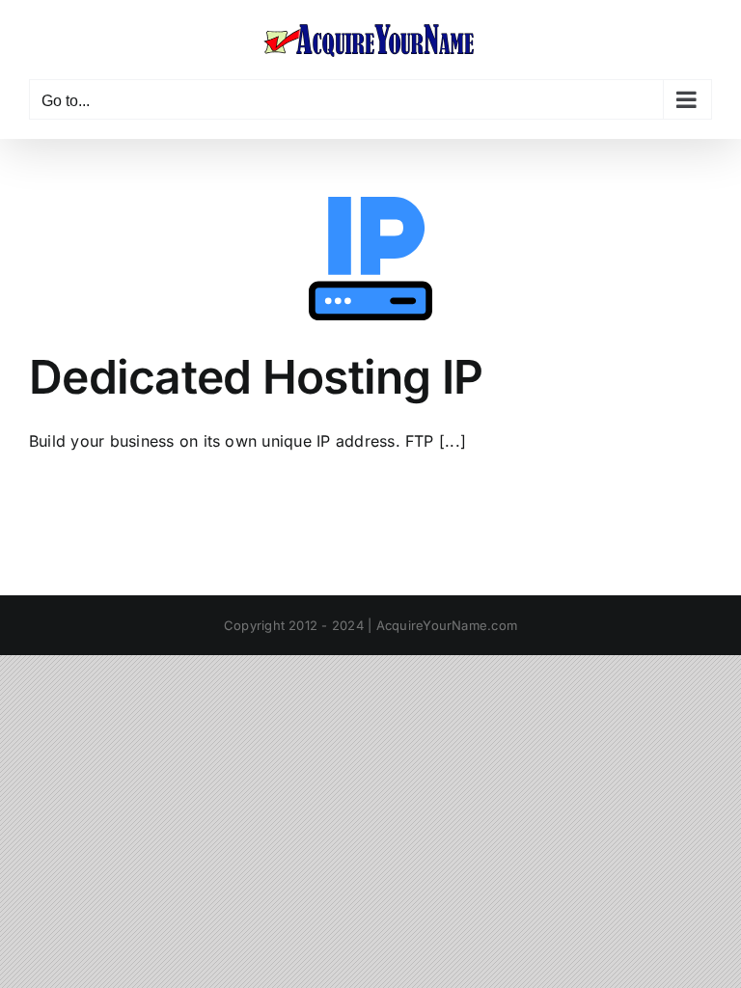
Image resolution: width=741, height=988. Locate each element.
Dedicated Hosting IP (256, 376)
